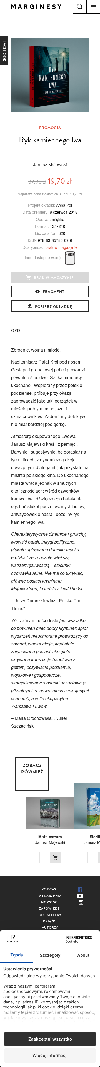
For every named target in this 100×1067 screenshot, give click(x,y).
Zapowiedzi (50, 908)
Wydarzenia (50, 895)
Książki (50, 921)
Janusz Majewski (50, 164)
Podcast (50, 889)
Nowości (50, 902)
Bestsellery (50, 914)
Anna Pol (64, 205)
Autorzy (50, 927)
